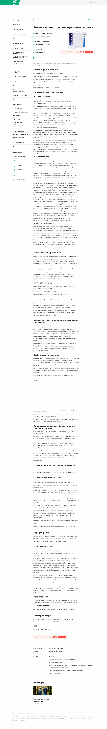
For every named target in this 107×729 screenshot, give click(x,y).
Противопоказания (40, 39)
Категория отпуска (40, 52)
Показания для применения (42, 36)
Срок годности (39, 49)
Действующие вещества (20, 170)
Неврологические (49, 23)
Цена (36, 55)
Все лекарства (17, 24)
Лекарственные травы (19, 156)
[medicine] (14, 2)
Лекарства (41, 23)
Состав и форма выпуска (42, 30)
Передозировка (39, 47)
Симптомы (18, 165)
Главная (35, 23)
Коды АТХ (18, 175)
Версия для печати (40, 58)
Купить (88, 52)
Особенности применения (42, 41)
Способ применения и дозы (42, 44)
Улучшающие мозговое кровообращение (63, 23)
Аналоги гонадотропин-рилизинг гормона (19, 151)
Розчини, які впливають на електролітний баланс (20, 90)
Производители (20, 179)
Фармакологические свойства (43, 33)
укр (91, 2)
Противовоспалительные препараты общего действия (20, 57)
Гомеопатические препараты (18, 62)
